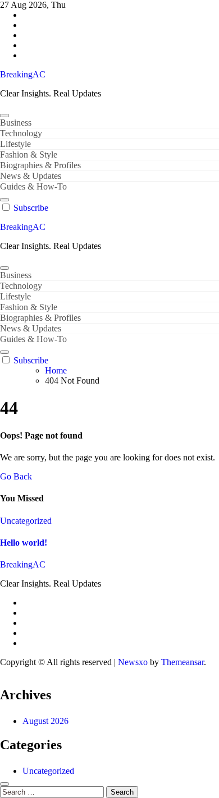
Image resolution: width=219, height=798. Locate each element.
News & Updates (30, 176)
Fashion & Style (28, 154)
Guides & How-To (33, 186)
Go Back (16, 476)
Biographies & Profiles (40, 165)
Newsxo (133, 662)
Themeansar (182, 662)
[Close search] (4, 784)
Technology (21, 133)
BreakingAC (22, 74)
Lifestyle (15, 144)
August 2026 (45, 721)
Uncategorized (26, 520)
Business (15, 122)
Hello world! (23, 542)
